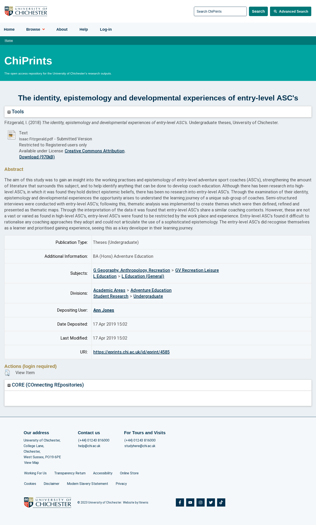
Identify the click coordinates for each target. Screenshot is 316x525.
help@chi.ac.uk (89, 446)
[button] (7, 373)
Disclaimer (51, 484)
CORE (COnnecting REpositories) (47, 385)
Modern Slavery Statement (87, 484)
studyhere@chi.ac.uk (139, 446)
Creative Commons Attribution (94, 150)
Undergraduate (148, 296)
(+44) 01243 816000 (93, 440)
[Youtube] (190, 502)
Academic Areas (109, 290)
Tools (17, 112)
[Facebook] (180, 502)
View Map (31, 463)
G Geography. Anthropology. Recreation (131, 270)
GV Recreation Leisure (197, 270)
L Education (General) (143, 276)
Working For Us (35, 473)
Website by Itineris (135, 502)
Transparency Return (70, 473)
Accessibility (102, 473)
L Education (105, 276)
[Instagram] (200, 502)
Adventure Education (151, 290)
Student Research (110, 296)
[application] (42, 29)
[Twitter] (211, 502)
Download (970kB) (37, 156)
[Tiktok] (221, 502)
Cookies (30, 484)
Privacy (121, 484)
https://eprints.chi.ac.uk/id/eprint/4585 (131, 352)
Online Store (129, 473)
